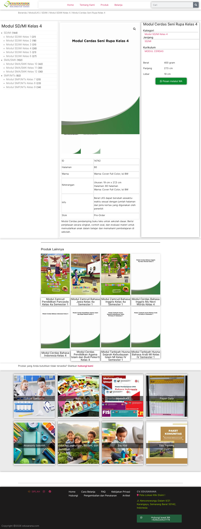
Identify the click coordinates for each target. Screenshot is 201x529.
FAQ (103, 491)
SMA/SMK (10, 59)
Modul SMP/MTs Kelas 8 (21, 83)
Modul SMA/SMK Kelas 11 (21, 67)
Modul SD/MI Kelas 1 (18, 36)
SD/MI (44, 12)
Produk (105, 4)
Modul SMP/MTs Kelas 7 (20, 79)
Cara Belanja (88, 491)
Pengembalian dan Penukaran (100, 495)
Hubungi (73, 495)
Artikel (126, 495)
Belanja (118, 4)
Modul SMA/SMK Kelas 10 (21, 63)
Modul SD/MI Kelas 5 (18, 52)
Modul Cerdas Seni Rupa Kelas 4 (170, 24)
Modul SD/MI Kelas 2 (18, 40)
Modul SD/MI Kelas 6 (18, 56)
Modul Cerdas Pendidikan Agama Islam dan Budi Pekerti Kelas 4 (85, 355)
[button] (171, 81)
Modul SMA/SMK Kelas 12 (21, 71)
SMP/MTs (9, 75)
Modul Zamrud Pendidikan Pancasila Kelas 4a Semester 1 (55, 301)
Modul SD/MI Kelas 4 (59, 12)
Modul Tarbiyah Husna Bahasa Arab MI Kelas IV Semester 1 (146, 354)
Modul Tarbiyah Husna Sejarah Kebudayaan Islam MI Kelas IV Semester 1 (115, 355)
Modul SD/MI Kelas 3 (18, 44)
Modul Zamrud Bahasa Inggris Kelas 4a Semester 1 (115, 301)
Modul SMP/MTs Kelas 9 (21, 87)
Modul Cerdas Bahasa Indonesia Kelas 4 (55, 354)
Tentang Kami (87, 4)
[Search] (196, 5)
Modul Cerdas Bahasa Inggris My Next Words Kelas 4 (146, 301)
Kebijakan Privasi (120, 491)
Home (70, 4)
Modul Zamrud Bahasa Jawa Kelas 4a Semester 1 (85, 301)
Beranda (22, 12)
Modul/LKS (34, 12)
